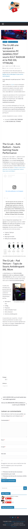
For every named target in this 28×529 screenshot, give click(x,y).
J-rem (5, 66)
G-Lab (12, 84)
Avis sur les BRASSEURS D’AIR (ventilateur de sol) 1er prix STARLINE (13, 404)
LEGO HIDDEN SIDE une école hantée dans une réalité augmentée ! (14, 398)
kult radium (11, 68)
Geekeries (5, 41)
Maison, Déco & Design (13, 41)
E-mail (3, 447)
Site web (3, 453)
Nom (3, 440)
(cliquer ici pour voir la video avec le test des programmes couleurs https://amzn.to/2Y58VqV (14, 169)
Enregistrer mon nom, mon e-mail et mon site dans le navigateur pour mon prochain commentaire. (13, 465)
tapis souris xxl (17, 68)
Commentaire (5, 420)
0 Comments (17, 66)
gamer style (6, 68)
